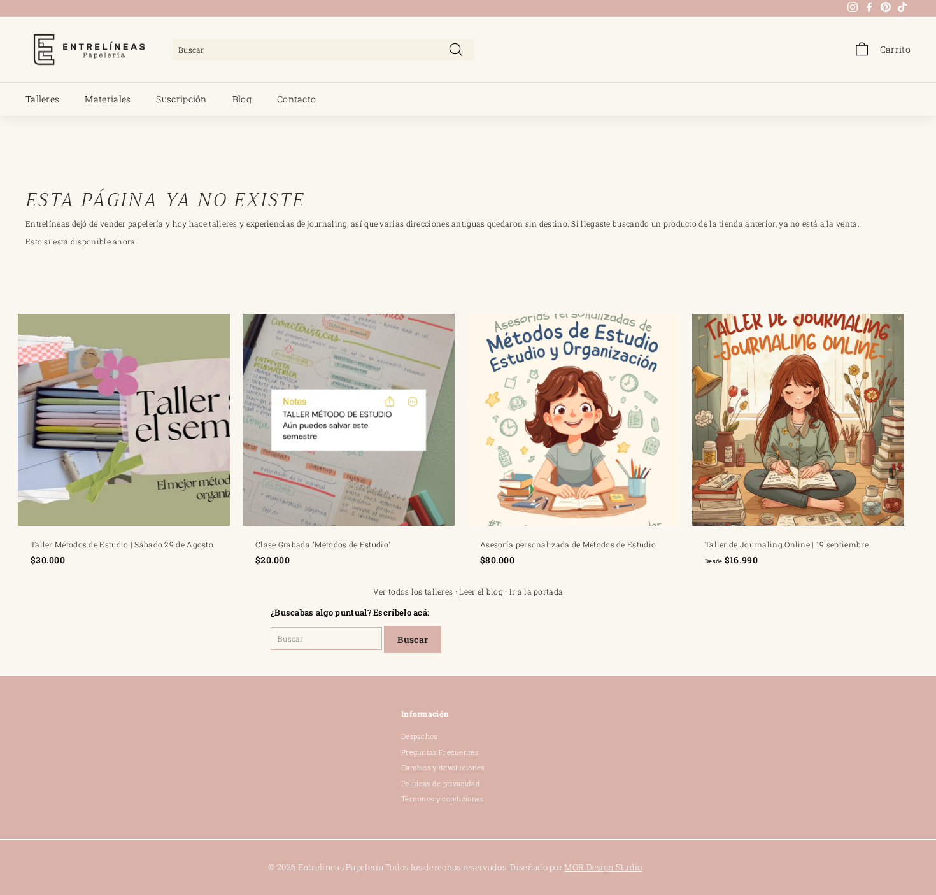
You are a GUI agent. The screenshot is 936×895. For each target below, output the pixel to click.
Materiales (108, 99)
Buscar (412, 639)
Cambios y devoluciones (443, 767)
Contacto (296, 99)
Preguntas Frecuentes (439, 752)
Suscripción (181, 99)
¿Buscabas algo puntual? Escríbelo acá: (350, 612)
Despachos (419, 736)
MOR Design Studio (603, 867)
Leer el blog (481, 591)
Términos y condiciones (442, 798)
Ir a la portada (536, 591)
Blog (242, 99)
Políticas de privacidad (440, 783)
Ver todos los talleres (413, 591)
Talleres (42, 99)
